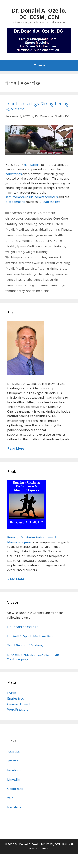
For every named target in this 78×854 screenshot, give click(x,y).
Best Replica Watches (15, 726)
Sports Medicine (28, 246)
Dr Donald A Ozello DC (23, 627)
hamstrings (32, 164)
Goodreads (15, 789)
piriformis (12, 240)
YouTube (13, 751)
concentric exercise (38, 218)
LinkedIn (13, 779)
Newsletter (15, 807)
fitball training (49, 229)
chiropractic (18, 257)
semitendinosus (46, 197)
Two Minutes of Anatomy (25, 645)
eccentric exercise (51, 224)
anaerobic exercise (23, 213)
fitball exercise (25, 268)
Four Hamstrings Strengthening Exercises (37, 106)
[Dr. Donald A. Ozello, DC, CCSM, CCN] (39, 40)
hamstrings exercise (37, 235)
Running (27, 240)
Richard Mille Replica (15, 730)
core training (28, 224)
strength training (53, 246)
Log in (11, 693)
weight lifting (14, 252)
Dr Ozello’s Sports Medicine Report (32, 636)
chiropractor (14, 218)
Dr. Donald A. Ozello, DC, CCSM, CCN (39, 14)
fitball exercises (26, 229)
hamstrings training (19, 285)
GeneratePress (39, 848)
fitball (9, 229)
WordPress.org (17, 709)
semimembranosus (19, 197)
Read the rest (51, 202)
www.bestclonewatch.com (49, 726)
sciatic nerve (43, 240)
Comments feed (18, 704)
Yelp (10, 798)
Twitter (12, 761)
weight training (37, 252)
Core (56, 218)
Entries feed (15, 698)
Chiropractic (47, 213)
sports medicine (37, 291)
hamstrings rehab (18, 279)
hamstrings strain (45, 279)
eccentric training (57, 263)
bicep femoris (15, 202)
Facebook (14, 770)
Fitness (66, 229)
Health (58, 235)
